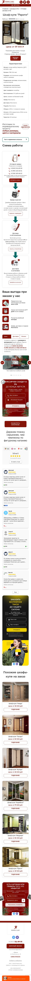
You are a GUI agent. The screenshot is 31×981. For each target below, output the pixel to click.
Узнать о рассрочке (15, 249)
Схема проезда (15, 956)
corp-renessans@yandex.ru (15, 949)
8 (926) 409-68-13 (16, 173)
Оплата (23, 336)
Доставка (16, 336)
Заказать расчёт (15, 58)
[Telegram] (14, 664)
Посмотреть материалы (15, 424)
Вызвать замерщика (16, 213)
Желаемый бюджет (17, 399)
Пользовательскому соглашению (16, 636)
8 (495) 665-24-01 (16, 171)
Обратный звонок (15, 946)
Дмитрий (11, 490)
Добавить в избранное (15, 960)
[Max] (17, 664)
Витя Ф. (11, 572)
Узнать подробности (25, 126)
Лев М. (10, 511)
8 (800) (15, 942)
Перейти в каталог (15, 282)
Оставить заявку (15, 180)
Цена (5, 336)
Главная (5, 9)
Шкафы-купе (14, 9)
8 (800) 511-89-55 (16, 168)
